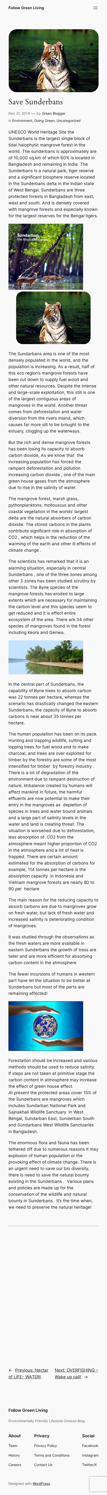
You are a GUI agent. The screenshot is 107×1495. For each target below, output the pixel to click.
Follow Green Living (26, 8)
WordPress (41, 1483)
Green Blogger (53, 113)
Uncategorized (68, 120)
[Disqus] (53, 1293)
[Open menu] (96, 8)
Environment (22, 120)
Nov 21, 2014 (19, 113)
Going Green (44, 120)
